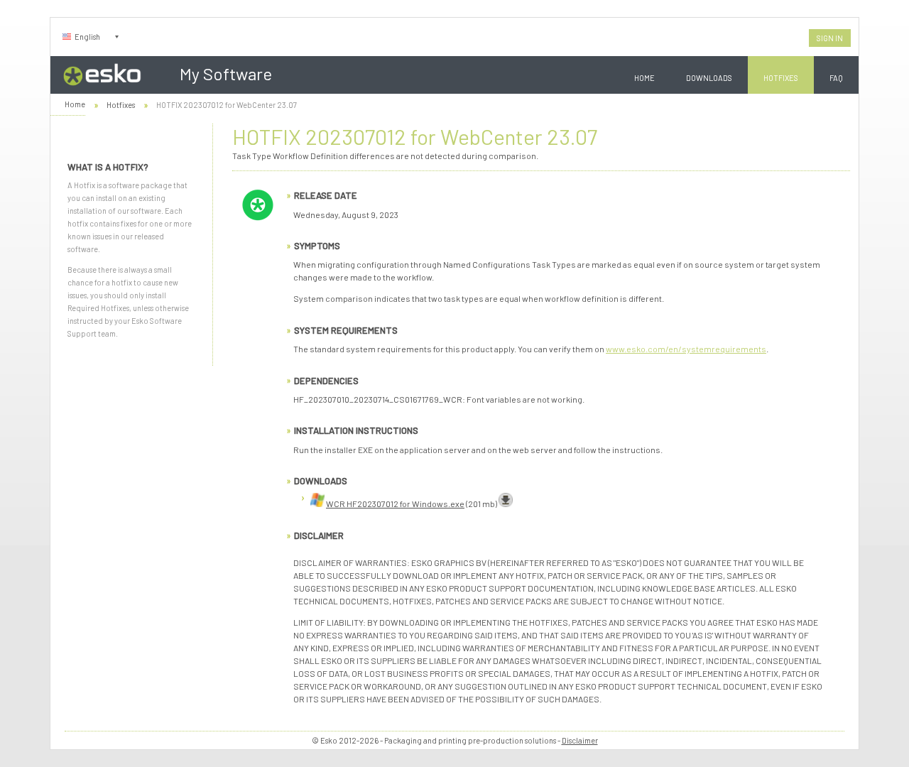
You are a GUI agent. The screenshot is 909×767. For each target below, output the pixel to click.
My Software (226, 73)
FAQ (836, 77)
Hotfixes (780, 77)
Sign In (830, 38)
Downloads (709, 77)
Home (644, 77)
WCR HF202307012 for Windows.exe (395, 503)
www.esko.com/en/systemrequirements (686, 349)
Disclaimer (580, 740)
